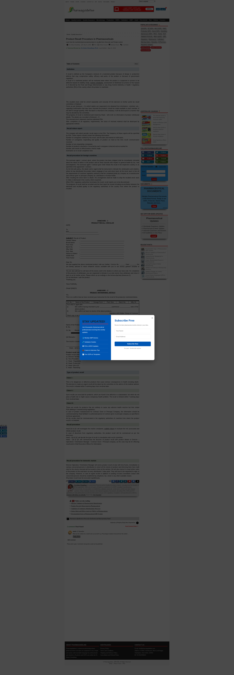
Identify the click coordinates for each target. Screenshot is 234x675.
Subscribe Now (132, 344)
